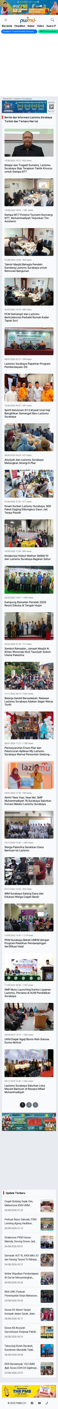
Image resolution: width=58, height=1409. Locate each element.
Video (40, 26)
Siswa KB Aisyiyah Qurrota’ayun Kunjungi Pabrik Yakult (20, 1330)
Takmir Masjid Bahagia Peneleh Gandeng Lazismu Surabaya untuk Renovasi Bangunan (26, 267)
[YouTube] (39, 1403)
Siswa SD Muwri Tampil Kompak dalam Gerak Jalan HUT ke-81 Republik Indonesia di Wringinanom (22, 1312)
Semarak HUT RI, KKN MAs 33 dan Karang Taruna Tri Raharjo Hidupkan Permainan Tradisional (22, 1258)
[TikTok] (47, 1403)
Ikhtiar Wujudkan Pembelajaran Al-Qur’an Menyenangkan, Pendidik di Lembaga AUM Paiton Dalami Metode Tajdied (22, 1276)
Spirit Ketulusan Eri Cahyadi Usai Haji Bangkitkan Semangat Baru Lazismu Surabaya (27, 413)
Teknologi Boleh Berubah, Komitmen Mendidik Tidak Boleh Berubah (19, 1348)
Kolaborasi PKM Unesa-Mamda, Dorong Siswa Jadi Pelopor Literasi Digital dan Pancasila (20, 1239)
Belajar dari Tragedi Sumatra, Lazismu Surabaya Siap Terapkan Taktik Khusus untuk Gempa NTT (28, 168)
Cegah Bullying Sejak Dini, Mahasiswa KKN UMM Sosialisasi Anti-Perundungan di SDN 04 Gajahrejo (21, 1203)
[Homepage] (29, 20)
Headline (20, 26)
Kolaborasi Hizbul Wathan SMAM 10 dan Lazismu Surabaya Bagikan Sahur (28, 557)
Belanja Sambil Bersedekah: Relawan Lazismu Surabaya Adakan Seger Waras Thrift (29, 701)
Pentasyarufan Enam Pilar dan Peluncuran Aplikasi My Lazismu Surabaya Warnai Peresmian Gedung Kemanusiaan (27, 752)
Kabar (31, 26)
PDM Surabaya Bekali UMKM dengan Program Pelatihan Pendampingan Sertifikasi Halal (27, 943)
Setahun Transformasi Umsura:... (19, 31)
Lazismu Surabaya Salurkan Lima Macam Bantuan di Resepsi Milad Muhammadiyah (25, 1089)
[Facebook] (32, 1403)
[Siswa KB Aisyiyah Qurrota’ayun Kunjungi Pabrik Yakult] (47, 1332)
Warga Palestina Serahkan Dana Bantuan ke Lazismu (24, 848)
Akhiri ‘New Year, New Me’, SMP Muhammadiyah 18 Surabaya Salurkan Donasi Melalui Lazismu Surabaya (28, 801)
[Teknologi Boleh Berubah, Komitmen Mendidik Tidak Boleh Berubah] (47, 1350)
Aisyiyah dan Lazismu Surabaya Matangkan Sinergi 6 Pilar (24, 461)
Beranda (7, 26)
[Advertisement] (29, 65)
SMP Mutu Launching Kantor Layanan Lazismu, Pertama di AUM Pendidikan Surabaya (28, 993)
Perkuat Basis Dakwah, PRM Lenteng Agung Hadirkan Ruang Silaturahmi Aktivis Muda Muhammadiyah (20, 1221)
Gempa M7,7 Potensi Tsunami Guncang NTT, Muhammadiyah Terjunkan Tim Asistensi (29, 218)
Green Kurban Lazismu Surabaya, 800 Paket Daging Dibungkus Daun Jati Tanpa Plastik (28, 509)
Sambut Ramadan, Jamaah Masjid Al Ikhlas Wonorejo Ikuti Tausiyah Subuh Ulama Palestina (28, 652)
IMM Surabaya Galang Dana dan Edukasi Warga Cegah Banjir (24, 895)
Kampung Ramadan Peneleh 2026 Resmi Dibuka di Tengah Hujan (25, 603)
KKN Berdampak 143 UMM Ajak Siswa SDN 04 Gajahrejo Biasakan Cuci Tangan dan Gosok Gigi (21, 1366)
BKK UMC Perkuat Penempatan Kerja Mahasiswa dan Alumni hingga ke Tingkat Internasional (21, 1294)
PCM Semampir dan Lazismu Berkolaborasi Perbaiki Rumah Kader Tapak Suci (27, 317)
